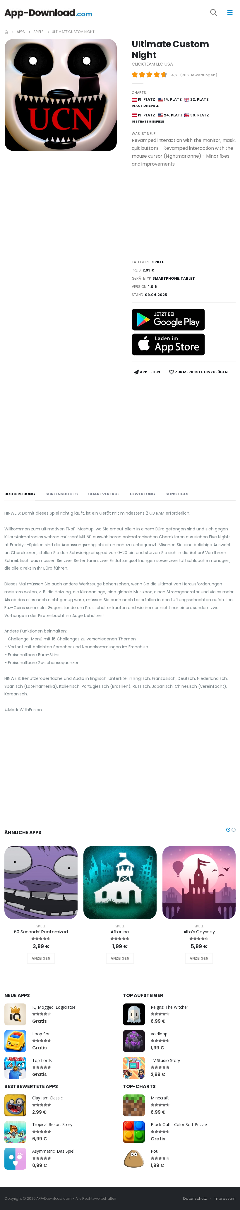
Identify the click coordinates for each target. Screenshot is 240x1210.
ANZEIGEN (41, 958)
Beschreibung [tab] (19, 494)
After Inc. (120, 932)
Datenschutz (195, 1198)
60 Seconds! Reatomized (41, 932)
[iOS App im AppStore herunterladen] (168, 344)
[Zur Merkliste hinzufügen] (33, 958)
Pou (154, 1151)
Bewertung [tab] (142, 494)
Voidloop (159, 1034)
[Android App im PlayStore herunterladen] (168, 320)
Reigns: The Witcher (169, 1007)
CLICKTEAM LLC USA (152, 64)
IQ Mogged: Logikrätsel (54, 1007)
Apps (21, 31)
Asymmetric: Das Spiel (53, 1151)
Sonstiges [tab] (176, 494)
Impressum (225, 1198)
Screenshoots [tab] (61, 494)
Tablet (188, 278)
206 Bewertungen (198, 75)
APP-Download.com (53, 1198)
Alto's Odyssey (199, 932)
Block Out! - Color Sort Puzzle (179, 1124)
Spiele (38, 31)
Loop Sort (41, 1034)
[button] (218, 13)
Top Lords (42, 1060)
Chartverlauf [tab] (104, 494)
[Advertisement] (184, 213)
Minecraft (160, 1098)
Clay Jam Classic (47, 1098)
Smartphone (165, 278)
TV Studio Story (165, 1060)
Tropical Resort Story (52, 1124)
